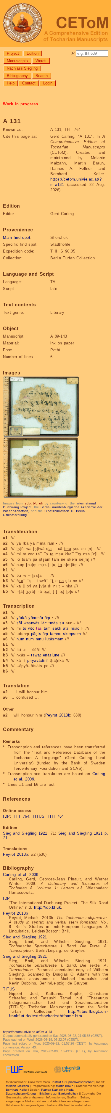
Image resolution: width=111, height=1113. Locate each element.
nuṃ (21, 639)
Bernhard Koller (16, 1089)
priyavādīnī (37, 660)
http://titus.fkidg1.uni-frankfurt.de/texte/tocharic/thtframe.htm (58, 1013)
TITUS (39, 816)
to (24, 628)
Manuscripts (17, 61)
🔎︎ (73, 53)
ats (66, 628)
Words (41, 61)
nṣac (75, 628)
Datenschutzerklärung (21, 1093)
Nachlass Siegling (22, 68)
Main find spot (16, 237)
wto (31, 628)
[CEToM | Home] (55, 23)
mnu (40, 639)
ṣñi (19, 623)
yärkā (22, 617)
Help (11, 83)
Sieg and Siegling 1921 (25, 833)
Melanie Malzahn (17, 1085)
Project (13, 53)
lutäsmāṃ (54, 639)
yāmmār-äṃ (39, 617)
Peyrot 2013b (57, 715)
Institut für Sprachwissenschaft (73, 1082)
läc (44, 623)
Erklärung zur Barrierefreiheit (58, 1093)
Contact (29, 83)
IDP (6, 816)
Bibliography (17, 75)
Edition (32, 53)
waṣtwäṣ (32, 623)
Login (47, 83)
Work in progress (20, 104)
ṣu (61, 623)
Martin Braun (64, 1085)
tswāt (36, 655)
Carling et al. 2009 (20, 874)
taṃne (56, 633)
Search (42, 75)
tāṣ (39, 628)
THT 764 (21, 816)
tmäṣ (53, 623)
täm (47, 628)
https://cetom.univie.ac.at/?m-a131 (27, 1032)
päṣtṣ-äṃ (39, 633)
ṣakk (56, 628)
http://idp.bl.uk (47, 907)
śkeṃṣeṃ (72, 633)
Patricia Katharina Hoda (57, 1089)
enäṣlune (51, 655)
